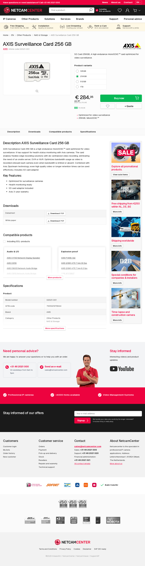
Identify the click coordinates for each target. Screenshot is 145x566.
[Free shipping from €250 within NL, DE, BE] (125, 190)
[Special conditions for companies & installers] (125, 261)
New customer (9, 456)
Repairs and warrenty (48, 463)
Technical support (47, 467)
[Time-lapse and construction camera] (125, 298)
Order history (9, 453)
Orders (42, 446)
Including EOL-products (18, 241)
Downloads (34, 131)
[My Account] (127, 11)
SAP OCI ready (100, 549)
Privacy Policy (65, 549)
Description (13, 131)
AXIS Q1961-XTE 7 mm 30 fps (74, 263)
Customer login (10, 446)
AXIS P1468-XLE (68, 258)
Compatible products (60, 131)
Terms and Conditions (48, 549)
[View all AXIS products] (132, 46)
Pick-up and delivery (48, 453)
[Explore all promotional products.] (125, 153)
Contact (128, 2)
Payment (42, 450)
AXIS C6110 (12, 263)
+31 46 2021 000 (51, 2)
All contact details (82, 463)
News (105, 2)
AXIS (5, 49)
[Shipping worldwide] (125, 227)
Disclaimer (87, 549)
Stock (41, 456)
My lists (6, 450)
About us (116, 2)
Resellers (43, 460)
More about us (116, 463)
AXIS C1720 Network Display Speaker (23, 258)
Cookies (77, 549)
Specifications (88, 131)
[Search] (90, 10)
